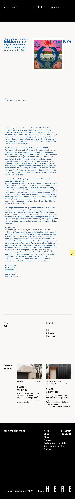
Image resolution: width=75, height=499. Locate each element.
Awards (48, 439)
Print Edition (50, 331)
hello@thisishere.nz (14, 430)
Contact (48, 449)
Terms (41, 490)
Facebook (66, 433)
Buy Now (51, 336)
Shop (6, 7)
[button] (67, 7)
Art (5, 326)
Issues (14, 7)
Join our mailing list (54, 445)
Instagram (66, 430)
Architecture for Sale (55, 442)
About (47, 436)
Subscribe (53, 7)
